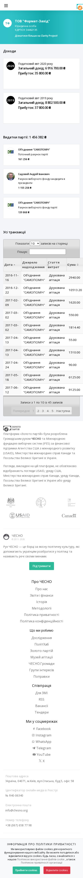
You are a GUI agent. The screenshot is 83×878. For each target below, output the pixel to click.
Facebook (43, 729)
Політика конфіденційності (41, 621)
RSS (41, 699)
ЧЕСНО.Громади (41, 663)
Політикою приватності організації (41, 862)
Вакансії (41, 706)
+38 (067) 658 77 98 (18, 825)
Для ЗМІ (41, 693)
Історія (41, 602)
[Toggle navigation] (6, 5)
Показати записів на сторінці (41, 243)
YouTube (43, 754)
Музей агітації (41, 657)
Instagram (43, 735)
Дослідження (41, 638)
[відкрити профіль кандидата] (11, 176)
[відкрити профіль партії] (11, 152)
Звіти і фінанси (41, 595)
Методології (41, 608)
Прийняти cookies (26, 870)
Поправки (41, 676)
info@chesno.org (16, 810)
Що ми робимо (41, 630)
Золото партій (41, 650)
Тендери (42, 712)
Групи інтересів (41, 670)
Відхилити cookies (57, 870)
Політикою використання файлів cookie (40, 859)
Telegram (43, 748)
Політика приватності (41, 614)
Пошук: (22, 252)
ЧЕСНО (17, 535)
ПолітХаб (41, 644)
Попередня (21, 411)
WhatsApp (43, 741)
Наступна (63, 411)
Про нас (41, 589)
